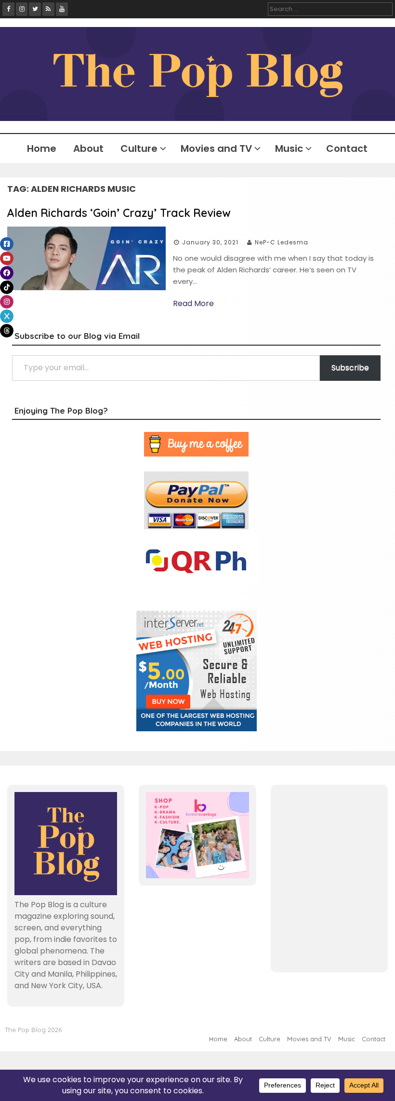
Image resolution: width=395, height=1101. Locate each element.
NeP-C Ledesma (281, 242)
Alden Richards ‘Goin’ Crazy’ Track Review (119, 213)
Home (41, 148)
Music (289, 148)
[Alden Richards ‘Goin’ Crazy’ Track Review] (86, 287)
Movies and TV (216, 148)
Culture (139, 148)
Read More (193, 303)
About (88, 148)
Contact (347, 148)
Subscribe (350, 367)
